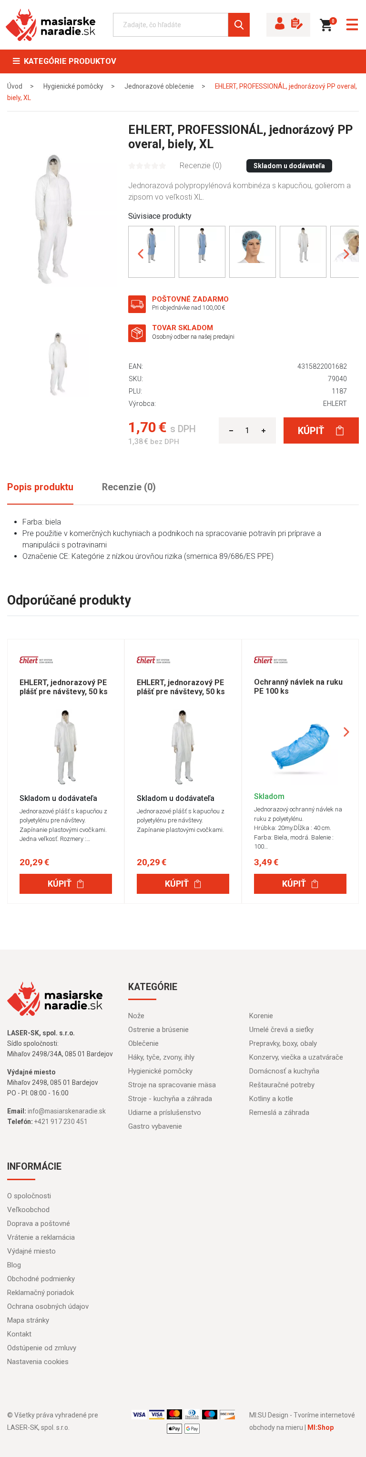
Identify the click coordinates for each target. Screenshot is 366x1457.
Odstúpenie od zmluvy (41, 1348)
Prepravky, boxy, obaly (283, 1043)
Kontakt (19, 1334)
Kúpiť (312, 430)
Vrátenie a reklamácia (41, 1237)
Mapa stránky (28, 1320)
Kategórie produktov (68, 61)
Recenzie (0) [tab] (129, 487)
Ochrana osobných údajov (48, 1306)
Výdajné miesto (31, 1251)
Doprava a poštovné (38, 1223)
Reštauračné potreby (282, 1085)
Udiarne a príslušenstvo (164, 1112)
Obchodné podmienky (41, 1279)
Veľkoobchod (28, 1209)
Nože (136, 1016)
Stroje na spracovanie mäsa (172, 1085)
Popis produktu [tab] (40, 487)
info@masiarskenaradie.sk (67, 1111)
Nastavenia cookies (38, 1361)
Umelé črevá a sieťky (281, 1029)
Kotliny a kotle (271, 1098)
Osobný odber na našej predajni (193, 336)
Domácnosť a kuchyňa (284, 1071)
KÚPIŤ (59, 884)
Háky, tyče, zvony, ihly (161, 1057)
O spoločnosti (29, 1196)
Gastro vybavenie (155, 1126)
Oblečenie (143, 1043)
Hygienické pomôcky (160, 1071)
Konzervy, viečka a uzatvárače (296, 1057)
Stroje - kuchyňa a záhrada (170, 1098)
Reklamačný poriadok (40, 1292)
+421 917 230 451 (61, 1121)
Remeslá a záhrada (279, 1112)
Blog (14, 1265)
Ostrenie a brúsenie (158, 1029)
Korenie (261, 1016)
